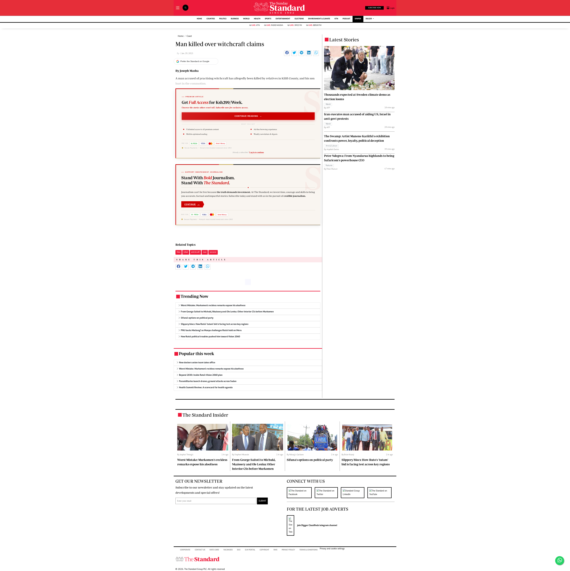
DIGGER (369, 19)
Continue (192, 204)
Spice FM (296, 25)
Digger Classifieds (310, 525)
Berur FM (315, 25)
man (204, 252)
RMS (275, 550)
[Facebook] (301, 492)
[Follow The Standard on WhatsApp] (559, 560)
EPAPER (358, 19)
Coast (189, 36)
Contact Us (200, 550)
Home (180, 36)
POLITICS (222, 19)
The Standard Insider (205, 415)
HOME (199, 19)
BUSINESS (235, 19)
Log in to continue (256, 152)
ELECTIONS (299, 19)
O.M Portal (250, 550)
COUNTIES (210, 19)
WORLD (246, 19)
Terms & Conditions (308, 550)
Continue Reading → (248, 116)
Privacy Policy (288, 550)
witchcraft (195, 252)
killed (186, 252)
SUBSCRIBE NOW (374, 8)
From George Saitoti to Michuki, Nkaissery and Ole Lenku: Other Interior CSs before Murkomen (254, 464)
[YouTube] (381, 492)
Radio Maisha (275, 25)
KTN (336, 19)
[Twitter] (328, 492)
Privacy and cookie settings (332, 549)
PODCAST (346, 19)
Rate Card (214, 550)
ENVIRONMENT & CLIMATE (319, 19)
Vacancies (228, 550)
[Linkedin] (354, 492)
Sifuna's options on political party (310, 459)
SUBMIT (262, 501)
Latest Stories (344, 39)
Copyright (264, 550)
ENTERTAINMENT (283, 19)
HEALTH (257, 19)
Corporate (185, 550)
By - (179, 54)
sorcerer (213, 252)
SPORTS (268, 19)
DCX (238, 550)
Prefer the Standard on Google (194, 61)
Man (178, 252)
